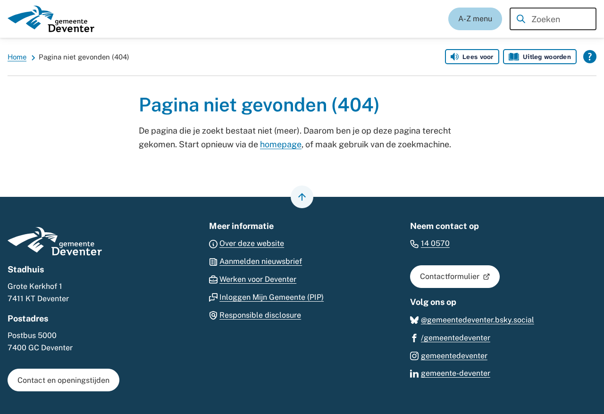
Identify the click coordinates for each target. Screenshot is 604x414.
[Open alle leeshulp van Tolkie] (589, 56)
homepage (281, 144)
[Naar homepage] (51, 19)
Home (17, 57)
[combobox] (553, 19)
